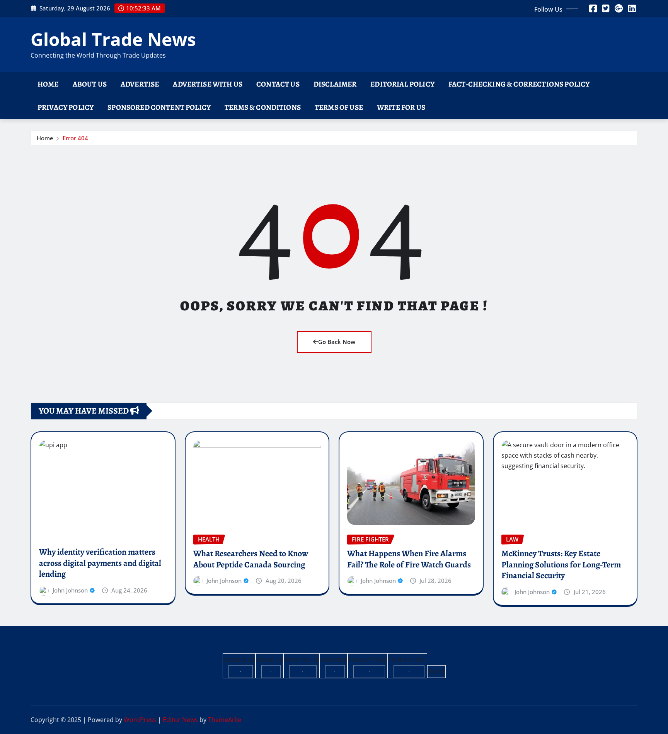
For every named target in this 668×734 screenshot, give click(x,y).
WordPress (140, 719)
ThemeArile (224, 719)
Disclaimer (335, 84)
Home (48, 84)
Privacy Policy (65, 107)
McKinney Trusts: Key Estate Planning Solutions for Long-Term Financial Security (561, 564)
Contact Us (278, 84)
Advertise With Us (207, 84)
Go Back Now (336, 342)
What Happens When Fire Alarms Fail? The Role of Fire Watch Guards (409, 559)
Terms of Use (339, 107)
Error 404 (75, 138)
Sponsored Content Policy (159, 107)
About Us (90, 84)
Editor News (180, 719)
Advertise (140, 84)
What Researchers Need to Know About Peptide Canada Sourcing (250, 559)
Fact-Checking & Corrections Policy (519, 84)
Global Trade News (113, 39)
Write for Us (401, 107)
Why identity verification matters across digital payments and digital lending (100, 563)
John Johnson (70, 590)
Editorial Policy (402, 84)
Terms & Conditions (263, 107)
